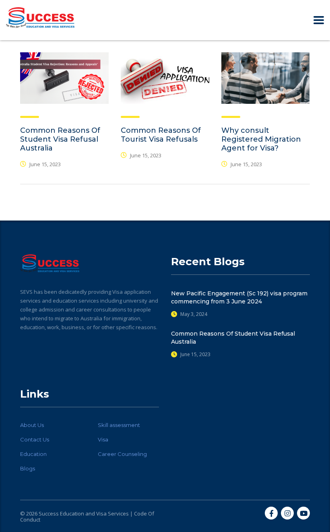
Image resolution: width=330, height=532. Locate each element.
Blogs (27, 468)
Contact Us (34, 439)
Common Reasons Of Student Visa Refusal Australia (60, 139)
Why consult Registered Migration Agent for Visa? (261, 139)
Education (33, 454)
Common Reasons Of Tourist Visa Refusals (161, 135)
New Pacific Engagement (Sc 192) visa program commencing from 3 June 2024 (239, 297)
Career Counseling (122, 454)
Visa (103, 439)
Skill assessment (119, 425)
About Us (32, 425)
